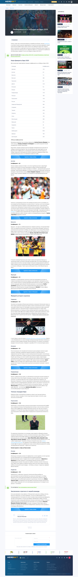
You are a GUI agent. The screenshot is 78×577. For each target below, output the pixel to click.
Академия (37, 1)
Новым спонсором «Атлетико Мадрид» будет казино (63, 27)
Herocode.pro (68, 573)
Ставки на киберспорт (28, 4)
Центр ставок (30, 1)
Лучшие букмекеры (24, 564)
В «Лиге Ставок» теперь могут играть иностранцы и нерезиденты (64, 58)
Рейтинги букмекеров (22, 1)
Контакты (9, 564)
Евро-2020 (12, 8)
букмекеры (47, 43)
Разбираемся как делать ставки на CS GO (64, 42)
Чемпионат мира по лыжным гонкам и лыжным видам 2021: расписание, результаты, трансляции (64, 91)
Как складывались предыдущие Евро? (28, 487)
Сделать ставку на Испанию (30, 367)
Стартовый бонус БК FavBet (51, 567)
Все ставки (35, 569)
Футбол (35, 564)
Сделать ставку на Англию (30, 217)
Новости (36, 4)
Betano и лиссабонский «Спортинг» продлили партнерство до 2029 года (64, 73)
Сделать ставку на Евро (30, 156)
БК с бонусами (23, 569)
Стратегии (20, 4)
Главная (7, 8)
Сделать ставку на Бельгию (30, 270)
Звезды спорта (43, 4)
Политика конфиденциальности (11, 568)
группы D (13, 211)
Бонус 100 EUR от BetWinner (51, 569)
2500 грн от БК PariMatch (51, 564)
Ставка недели (51, 4)
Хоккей (35, 567)
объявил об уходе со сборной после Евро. (36, 338)
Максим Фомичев (17, 31)
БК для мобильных (24, 567)
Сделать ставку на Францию (30, 291)
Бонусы (41, 1)
